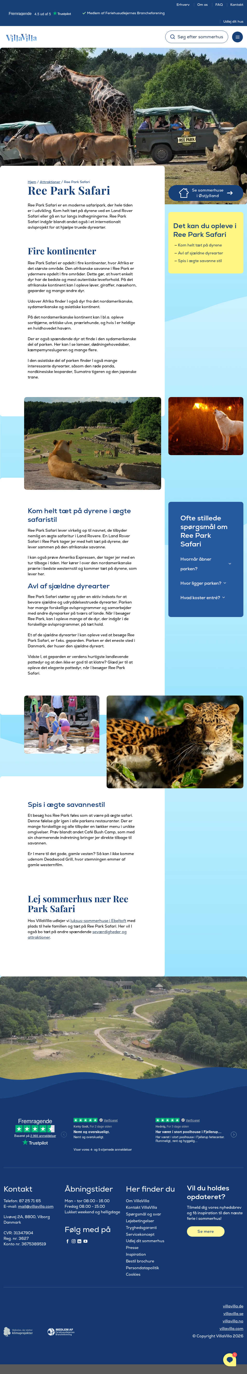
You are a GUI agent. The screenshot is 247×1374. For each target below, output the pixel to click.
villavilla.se (233, 1313)
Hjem (32, 182)
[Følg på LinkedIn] (79, 1241)
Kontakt (236, 4)
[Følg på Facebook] (67, 1241)
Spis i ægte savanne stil (200, 260)
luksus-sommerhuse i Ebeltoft (98, 920)
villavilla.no (233, 1321)
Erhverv (183, 4)
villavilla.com (231, 1328)
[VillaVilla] (19, 37)
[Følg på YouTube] (85, 1241)
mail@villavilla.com (36, 1206)
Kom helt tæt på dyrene (200, 245)
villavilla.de (233, 1306)
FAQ (219, 4)
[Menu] (237, 37)
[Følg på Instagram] (73, 1241)
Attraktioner (50, 182)
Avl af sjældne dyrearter (200, 253)
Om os (202, 4)
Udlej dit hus (233, 21)
